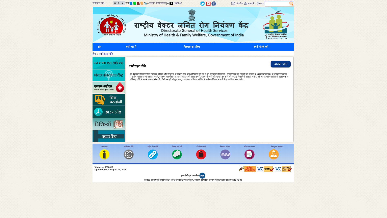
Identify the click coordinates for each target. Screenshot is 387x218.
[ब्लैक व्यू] (171, 3)
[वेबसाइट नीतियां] (225, 158)
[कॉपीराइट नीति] (129, 158)
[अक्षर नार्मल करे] (119, 2)
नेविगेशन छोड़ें (98, 3)
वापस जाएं (280, 64)
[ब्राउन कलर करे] (138, 3)
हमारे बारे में (131, 46)
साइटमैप (251, 3)
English (178, 3)
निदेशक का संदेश (192, 46)
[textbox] (277, 3)
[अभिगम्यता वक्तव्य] (249, 158)
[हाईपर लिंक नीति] (153, 158)
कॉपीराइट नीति (106, 53)
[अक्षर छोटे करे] (122, 2)
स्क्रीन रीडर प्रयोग (157, 3)
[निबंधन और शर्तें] (177, 158)
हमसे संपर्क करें (261, 46)
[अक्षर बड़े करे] (115, 2)
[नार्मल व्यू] (168, 3)
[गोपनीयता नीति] (201, 158)
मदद (262, 3)
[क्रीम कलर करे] (141, 3)
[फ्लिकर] (213, 3)
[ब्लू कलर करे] (130, 3)
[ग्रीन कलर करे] (134, 3)
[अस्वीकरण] (104, 158)
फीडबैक (239, 3)
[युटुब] (208, 3)
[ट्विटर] (202, 3)
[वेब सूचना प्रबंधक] (274, 158)
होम (99, 46)
